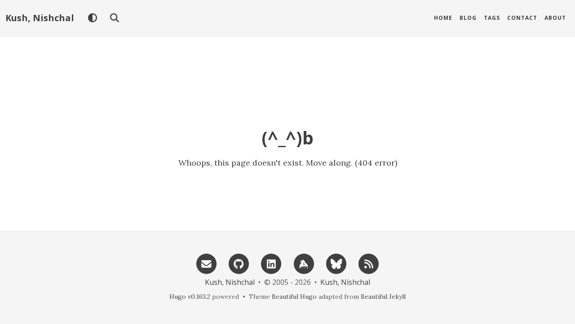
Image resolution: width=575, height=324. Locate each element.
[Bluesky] (336, 263)
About (555, 18)
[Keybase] (303, 263)
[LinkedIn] (271, 263)
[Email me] (206, 263)
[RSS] (368, 263)
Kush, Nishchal (39, 18)
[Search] (114, 18)
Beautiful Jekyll (383, 296)
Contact (522, 18)
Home (443, 18)
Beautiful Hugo (294, 296)
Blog (468, 18)
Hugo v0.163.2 (189, 296)
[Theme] (92, 18)
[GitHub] (239, 263)
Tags (492, 18)
